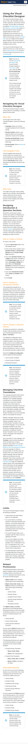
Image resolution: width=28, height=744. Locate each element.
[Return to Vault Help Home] (9, 2)
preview (22, 144)
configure (10, 229)
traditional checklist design (12, 28)
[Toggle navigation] (25, 2)
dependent (6, 575)
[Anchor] (23, 106)
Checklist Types (7, 461)
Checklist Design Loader (15, 26)
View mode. (12, 67)
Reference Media (20, 447)
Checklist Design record (12, 50)
